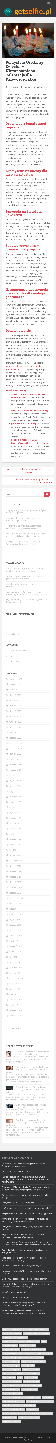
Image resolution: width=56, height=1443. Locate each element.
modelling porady (32, 1373)
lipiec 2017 (14, 994)
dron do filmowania (27, 1345)
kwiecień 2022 (15, 796)
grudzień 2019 (15, 887)
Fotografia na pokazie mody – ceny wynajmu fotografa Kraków (26, 1227)
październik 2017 (16, 978)
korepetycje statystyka (11, 1369)
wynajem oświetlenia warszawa (40, 1413)
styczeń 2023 (15, 780)
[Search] (47, 494)
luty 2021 (13, 850)
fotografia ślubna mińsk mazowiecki (38, 1353)
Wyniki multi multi (9, 1417)
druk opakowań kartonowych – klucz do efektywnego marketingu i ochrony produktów (26, 593)
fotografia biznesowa (11, 1349)
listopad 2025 (15, 700)
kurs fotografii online (31, 1369)
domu (44, 1342)
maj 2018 (13, 941)
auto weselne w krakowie (38, 1330)
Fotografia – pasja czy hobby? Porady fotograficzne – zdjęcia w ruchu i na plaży (25, 1259)
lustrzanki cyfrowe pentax (13, 1373)
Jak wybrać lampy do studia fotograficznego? (21, 1265)
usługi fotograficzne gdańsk (13, 1409)
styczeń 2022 (15, 812)
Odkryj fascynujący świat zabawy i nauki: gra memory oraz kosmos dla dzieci (27, 1089)
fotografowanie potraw (12, 1357)
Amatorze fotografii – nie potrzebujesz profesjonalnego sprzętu (26, 1196)
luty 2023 (13, 775)
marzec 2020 (15, 876)
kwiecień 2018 (15, 946)
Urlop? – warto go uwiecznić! (14, 1292)
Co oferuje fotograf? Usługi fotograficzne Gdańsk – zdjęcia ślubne (24, 519)
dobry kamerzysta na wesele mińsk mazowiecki (21, 1342)
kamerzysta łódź (28, 1365)
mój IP (20, 1377)
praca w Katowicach (29, 1389)
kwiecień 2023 (15, 764)
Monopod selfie (9, 1377)
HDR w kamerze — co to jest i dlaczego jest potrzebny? (26, 1208)
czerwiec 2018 (15, 935)
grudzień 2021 (15, 818)
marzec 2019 (15, 914)
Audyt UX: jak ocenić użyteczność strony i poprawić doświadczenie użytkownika (25, 1122)
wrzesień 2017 (15, 983)
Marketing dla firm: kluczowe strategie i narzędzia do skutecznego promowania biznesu (25, 1220)
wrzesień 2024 (15, 721)
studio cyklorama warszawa (13, 1401)
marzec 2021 (15, 844)
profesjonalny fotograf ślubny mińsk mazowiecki (21, 1397)
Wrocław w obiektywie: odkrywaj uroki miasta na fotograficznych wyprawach (23, 1164)
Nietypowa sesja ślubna (12, 1381)
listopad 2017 (15, 973)
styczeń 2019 (15, 919)
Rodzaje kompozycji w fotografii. (16, 1297)
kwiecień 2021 (15, 839)
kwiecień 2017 (15, 1010)
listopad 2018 (15, 925)
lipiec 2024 (14, 732)
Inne (11, 656)
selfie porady (48, 1397)
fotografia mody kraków (12, 1353)
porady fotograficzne (11, 1389)
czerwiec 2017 (15, 999)
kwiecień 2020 (15, 871)
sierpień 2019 (15, 903)
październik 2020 (16, 860)
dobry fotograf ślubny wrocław (15, 1338)
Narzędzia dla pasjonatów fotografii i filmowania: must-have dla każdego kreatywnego (27, 534)
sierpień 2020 (15, 866)
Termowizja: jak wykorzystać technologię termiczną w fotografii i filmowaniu (24, 527)
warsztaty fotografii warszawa (14, 1413)
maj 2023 (13, 759)
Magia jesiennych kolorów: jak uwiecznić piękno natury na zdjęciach (27, 511)
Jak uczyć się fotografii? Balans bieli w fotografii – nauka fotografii (26, 1272)
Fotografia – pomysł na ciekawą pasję (29, 410)
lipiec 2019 (14, 909)
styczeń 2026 (15, 695)
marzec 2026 (15, 684)
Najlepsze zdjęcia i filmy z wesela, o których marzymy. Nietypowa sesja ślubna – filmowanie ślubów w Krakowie (27, 1243)
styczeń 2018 (15, 962)
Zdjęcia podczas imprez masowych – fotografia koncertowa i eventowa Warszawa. (23, 1235)
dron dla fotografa (10, 1345)
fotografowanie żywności (33, 1357)
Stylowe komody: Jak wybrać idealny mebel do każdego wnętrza (26, 600)
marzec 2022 (15, 802)
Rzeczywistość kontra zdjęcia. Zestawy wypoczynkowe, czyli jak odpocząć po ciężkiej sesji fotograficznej (26, 1188)
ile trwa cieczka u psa (11, 1365)
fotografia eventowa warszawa (34, 1349)
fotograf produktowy (11, 1361)
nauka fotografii (31, 1377)
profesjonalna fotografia (12, 1393)
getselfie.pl (27, 87)
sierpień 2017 (15, 989)
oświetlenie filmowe (31, 1381)
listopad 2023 (15, 738)
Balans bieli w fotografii (12, 1334)
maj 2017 (13, 1005)
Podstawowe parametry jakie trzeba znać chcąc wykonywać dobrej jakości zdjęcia (27, 1069)
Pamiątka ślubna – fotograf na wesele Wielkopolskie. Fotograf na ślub (23, 542)
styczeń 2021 (15, 855)
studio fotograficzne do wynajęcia (40, 1401)
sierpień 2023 (15, 754)
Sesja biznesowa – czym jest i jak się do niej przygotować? (28, 1213)
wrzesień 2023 (15, 748)
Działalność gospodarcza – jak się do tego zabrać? (32, 1106)
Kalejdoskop (42, 87)
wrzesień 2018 (15, 930)
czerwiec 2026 (15, 679)
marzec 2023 (15, 770)
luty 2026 (13, 689)
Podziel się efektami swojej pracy (16, 1171)
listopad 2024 (15, 716)
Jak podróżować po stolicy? (24, 423)
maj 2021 (13, 834)
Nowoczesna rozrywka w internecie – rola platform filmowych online (24, 577)
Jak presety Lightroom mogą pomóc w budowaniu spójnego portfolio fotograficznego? (24, 1303)
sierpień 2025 (15, 705)
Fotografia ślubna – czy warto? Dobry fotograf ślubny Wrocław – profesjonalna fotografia (25, 1285)
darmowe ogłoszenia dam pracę (36, 1334)
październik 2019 (16, 898)
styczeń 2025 (15, 711)
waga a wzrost (32, 1409)
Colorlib (34, 1437)
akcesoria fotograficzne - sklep (15, 1330)
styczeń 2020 (15, 882)
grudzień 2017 (15, 967)
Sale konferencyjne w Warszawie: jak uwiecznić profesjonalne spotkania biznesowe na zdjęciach (23, 1311)
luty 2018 (13, 957)
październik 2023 (16, 743)
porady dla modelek (33, 1385)
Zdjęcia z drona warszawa (29, 1417)
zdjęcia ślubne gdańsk (11, 1421)
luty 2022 (13, 807)
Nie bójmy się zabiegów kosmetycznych (31, 1051)
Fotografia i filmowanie (20, 650)
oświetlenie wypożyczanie (13, 1385)
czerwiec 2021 (15, 828)
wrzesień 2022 (15, 786)
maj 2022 (13, 791)
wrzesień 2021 (15, 823)
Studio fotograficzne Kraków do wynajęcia (19, 1405)
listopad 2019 (15, 892)
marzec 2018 (15, 951)
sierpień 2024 (15, 727)
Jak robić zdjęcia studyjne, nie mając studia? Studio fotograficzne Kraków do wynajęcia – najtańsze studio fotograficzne (26, 1179)
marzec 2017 (15, 1015)
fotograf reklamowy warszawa (33, 1361)
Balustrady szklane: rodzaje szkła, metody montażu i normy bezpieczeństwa (24, 569)
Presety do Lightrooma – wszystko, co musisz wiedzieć (26, 585)
